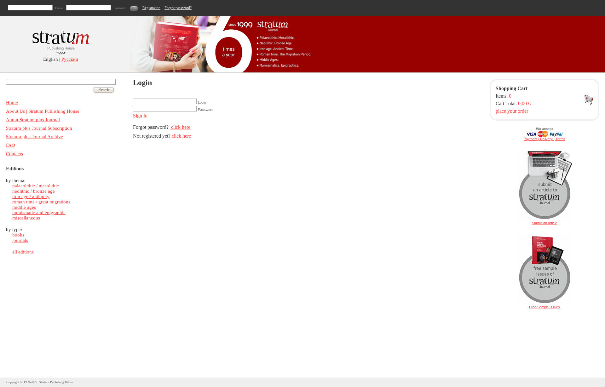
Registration (151, 8)
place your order (512, 111)
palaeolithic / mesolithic (35, 185)
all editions (23, 251)
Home (12, 102)
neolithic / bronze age (33, 191)
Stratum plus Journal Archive (34, 136)
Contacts (14, 153)
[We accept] (544, 136)
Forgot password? (178, 8)
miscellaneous (26, 217)
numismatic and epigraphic (39, 212)
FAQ (10, 145)
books (18, 234)
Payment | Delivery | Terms (544, 139)
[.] (544, 220)
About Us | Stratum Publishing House (42, 111)
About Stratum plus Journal (33, 119)
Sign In (140, 115)
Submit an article (544, 223)
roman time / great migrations (41, 201)
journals (20, 240)
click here (180, 127)
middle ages (24, 207)
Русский (69, 59)
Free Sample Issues (544, 307)
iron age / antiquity (30, 196)
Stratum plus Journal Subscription (39, 128)
